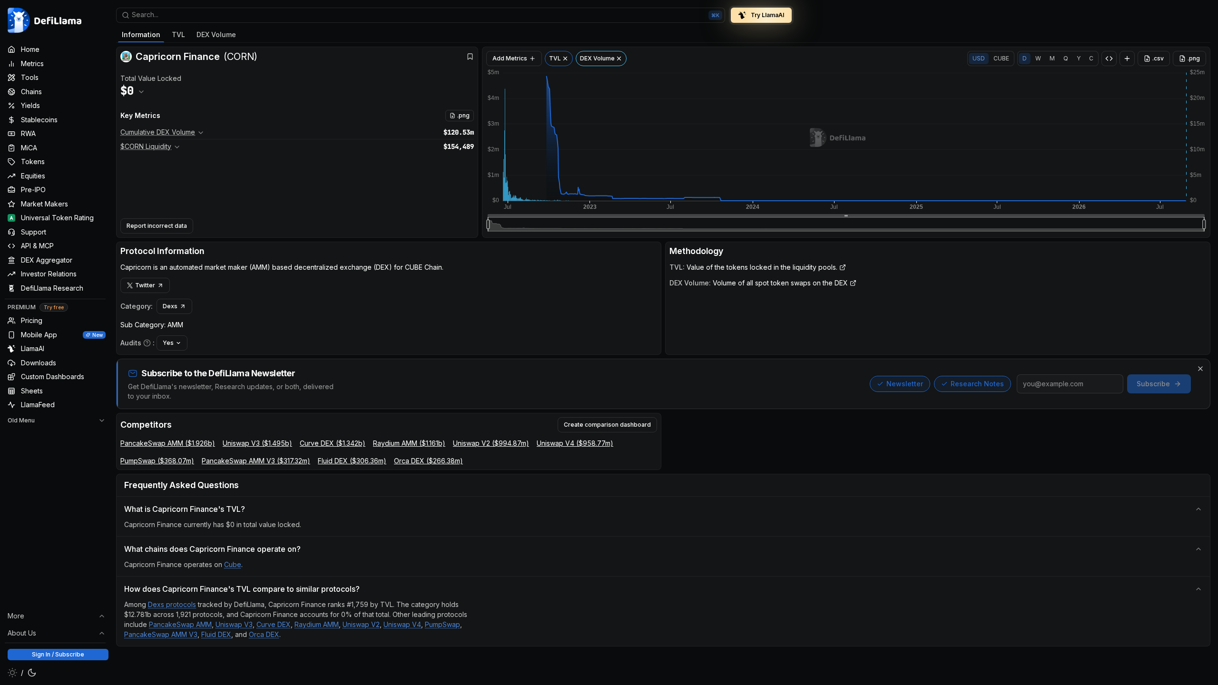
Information (141, 34)
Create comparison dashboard (607, 424)
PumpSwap (442, 624)
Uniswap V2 (361, 624)
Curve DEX (273, 624)
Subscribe (1153, 384)
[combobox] (420, 15)
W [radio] (1038, 58)
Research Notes (977, 384)
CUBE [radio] (1001, 58)
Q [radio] (1065, 58)
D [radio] (1024, 58)
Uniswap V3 (234, 624)
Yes (168, 342)
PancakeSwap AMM (180, 624)
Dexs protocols (172, 604)
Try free (54, 307)
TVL (178, 34)
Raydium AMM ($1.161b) (409, 443)
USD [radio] (978, 58)
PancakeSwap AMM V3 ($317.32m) (256, 461)
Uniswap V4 (402, 624)
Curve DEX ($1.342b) (332, 443)
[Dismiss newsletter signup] (1200, 368)
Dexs (170, 306)
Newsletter (904, 384)
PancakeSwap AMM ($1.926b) (167, 443)
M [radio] (1052, 58)
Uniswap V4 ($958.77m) (575, 443)
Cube (232, 564)
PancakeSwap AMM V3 (160, 634)
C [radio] (1091, 58)
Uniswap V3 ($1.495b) (257, 443)
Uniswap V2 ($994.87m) (491, 443)
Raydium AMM (317, 624)
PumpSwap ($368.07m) (157, 461)
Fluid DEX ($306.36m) (352, 461)
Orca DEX (264, 634)
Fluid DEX (216, 634)
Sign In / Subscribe (58, 654)
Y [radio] (1078, 58)
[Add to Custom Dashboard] (1127, 58)
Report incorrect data (157, 225)
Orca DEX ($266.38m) (428, 461)
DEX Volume (216, 34)
